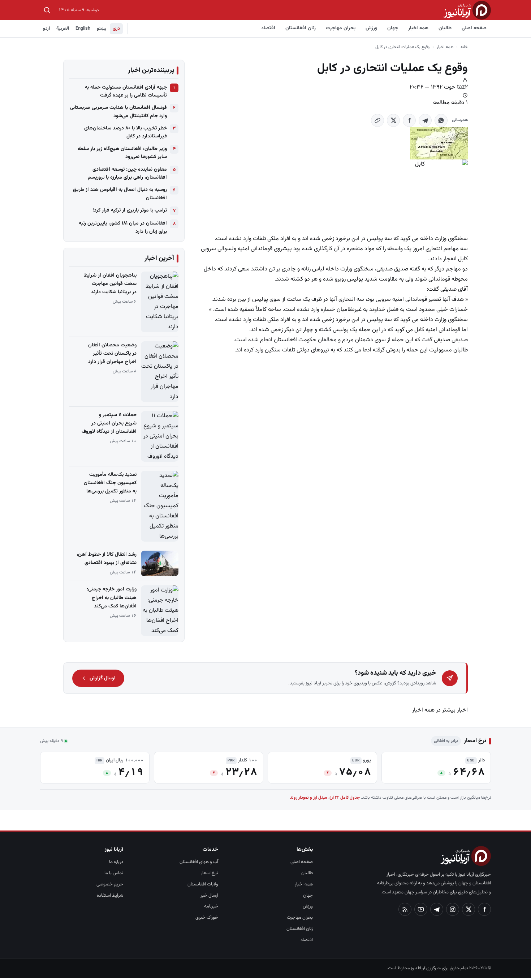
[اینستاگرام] (452, 909)
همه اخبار (418, 28)
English (82, 28)
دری (116, 28)
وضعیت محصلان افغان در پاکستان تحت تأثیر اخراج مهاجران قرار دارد (112, 353)
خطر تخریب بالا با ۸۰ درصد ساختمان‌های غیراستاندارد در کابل (125, 132)
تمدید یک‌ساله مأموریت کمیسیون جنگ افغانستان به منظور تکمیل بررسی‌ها (110, 483)
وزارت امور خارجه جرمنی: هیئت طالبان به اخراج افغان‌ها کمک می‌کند (112, 597)
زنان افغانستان (300, 28)
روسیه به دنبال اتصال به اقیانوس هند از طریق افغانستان (120, 194)
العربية (62, 28)
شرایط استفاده (110, 895)
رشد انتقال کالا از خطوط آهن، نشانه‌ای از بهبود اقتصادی (107, 559)
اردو (46, 28)
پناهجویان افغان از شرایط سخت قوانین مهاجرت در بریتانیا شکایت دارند (110, 284)
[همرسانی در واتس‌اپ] (441, 120)
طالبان (445, 28)
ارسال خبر (209, 895)
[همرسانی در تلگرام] (425, 120)
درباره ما (116, 862)
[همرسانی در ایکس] (393, 120)
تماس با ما (113, 873)
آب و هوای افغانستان (199, 862)
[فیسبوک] (484, 909)
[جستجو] (47, 10)
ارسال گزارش (103, 678)
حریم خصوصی (109, 884)
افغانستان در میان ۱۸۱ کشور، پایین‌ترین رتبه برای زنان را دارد (123, 227)
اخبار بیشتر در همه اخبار (440, 710)
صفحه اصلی (474, 28)
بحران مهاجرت (340, 28)
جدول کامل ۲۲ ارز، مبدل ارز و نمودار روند (325, 797)
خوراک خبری (206, 917)
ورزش (371, 28)
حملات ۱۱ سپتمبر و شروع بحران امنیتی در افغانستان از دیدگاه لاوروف (109, 423)
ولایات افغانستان (202, 884)
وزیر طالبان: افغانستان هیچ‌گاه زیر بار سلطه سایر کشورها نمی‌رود (122, 153)
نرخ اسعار (209, 873)
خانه (464, 47)
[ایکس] (468, 909)
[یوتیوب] (420, 909)
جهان (392, 28)
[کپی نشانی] (377, 120)
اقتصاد (268, 28)
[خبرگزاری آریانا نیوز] (467, 10)
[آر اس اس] (404, 909)
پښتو (101, 28)
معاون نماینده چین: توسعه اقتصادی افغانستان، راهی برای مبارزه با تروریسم (127, 173)
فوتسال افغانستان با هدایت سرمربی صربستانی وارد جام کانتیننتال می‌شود (118, 112)
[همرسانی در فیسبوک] (409, 120)
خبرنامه (211, 906)
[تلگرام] (436, 909)
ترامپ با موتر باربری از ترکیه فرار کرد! (129, 210)
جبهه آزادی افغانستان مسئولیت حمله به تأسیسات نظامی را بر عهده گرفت (126, 91)
